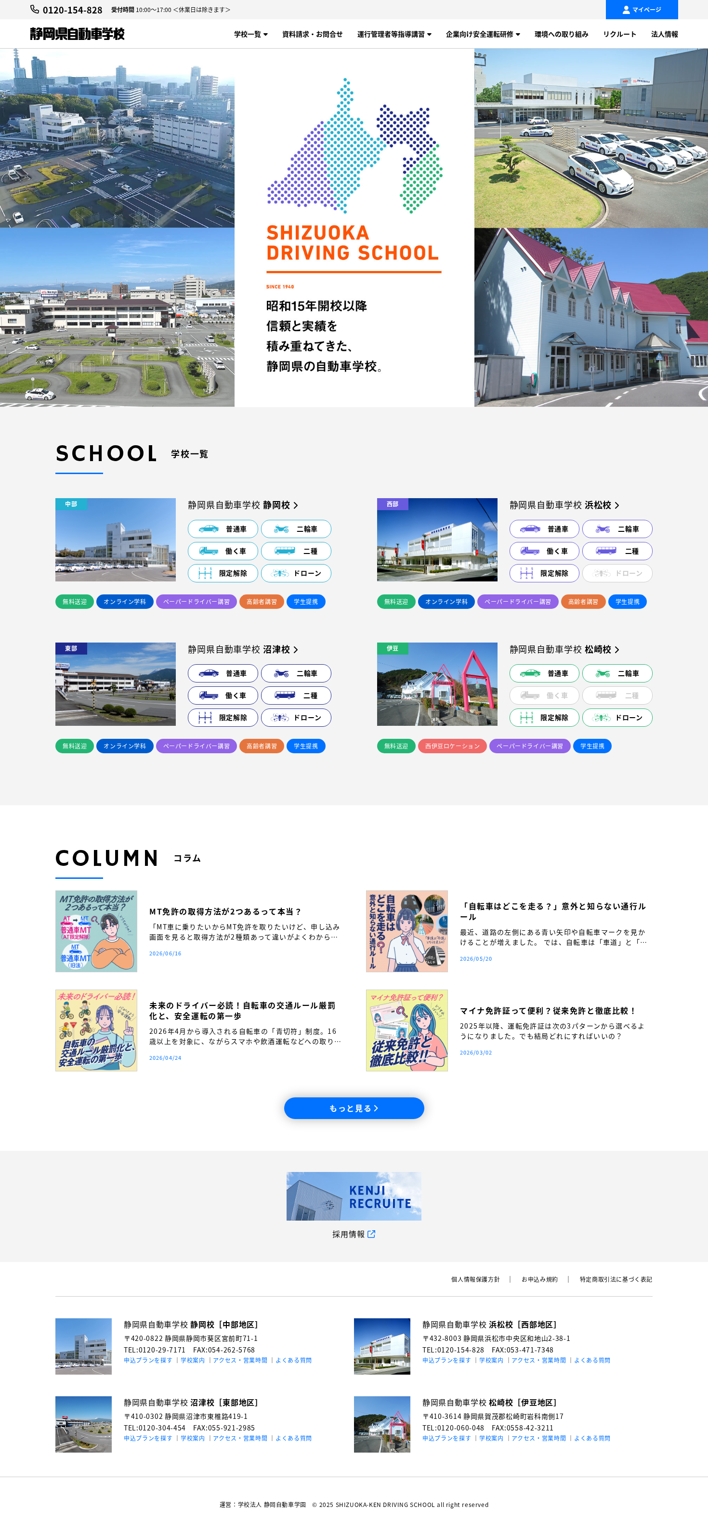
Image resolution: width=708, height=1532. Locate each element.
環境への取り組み (562, 34)
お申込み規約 (540, 1279)
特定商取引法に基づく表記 (616, 1279)
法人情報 (664, 34)
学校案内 (193, 1360)
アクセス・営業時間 (240, 1360)
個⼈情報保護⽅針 (475, 1279)
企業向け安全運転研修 (479, 34)
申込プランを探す (148, 1360)
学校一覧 (247, 34)
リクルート (620, 34)
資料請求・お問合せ (312, 34)
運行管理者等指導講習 (391, 34)
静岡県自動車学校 (193, 1324)
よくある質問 (293, 1360)
